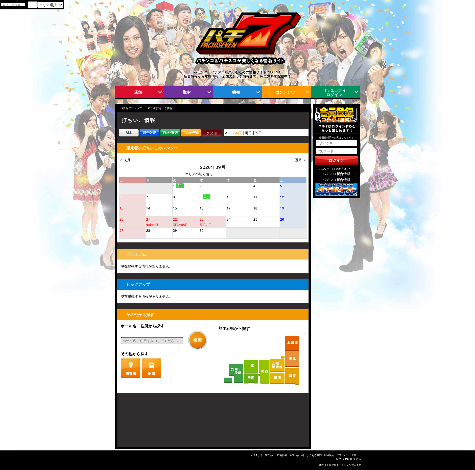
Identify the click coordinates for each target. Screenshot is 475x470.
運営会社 (270, 455)
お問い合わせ (296, 455)
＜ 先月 (124, 159)
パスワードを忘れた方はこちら (336, 168)
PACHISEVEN (353, 459)
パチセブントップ (131, 108)
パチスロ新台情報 (336, 173)
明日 (248, 132)
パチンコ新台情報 (336, 179)
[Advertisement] (140, 422)
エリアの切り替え (199, 173)
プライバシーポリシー (348, 455)
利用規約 (329, 455)
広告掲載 (282, 455)
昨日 (258, 132)
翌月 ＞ (301, 159)
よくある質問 (314, 455)
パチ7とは (256, 455)
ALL (228, 132)
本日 (238, 132)
